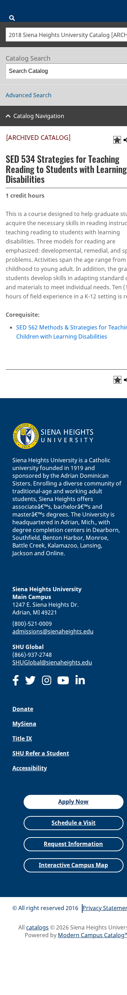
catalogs (37, 927)
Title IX (22, 738)
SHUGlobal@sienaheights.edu (52, 662)
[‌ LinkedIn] (80, 680)
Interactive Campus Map (73, 865)
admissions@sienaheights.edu (52, 631)
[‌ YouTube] (63, 680)
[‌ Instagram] (46, 680)
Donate (22, 709)
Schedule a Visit (74, 823)
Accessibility (29, 768)
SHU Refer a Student (40, 753)
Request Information (73, 844)
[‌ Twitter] (30, 680)
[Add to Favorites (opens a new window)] (117, 140)
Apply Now (73, 801)
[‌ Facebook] (15, 680)
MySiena (24, 724)
